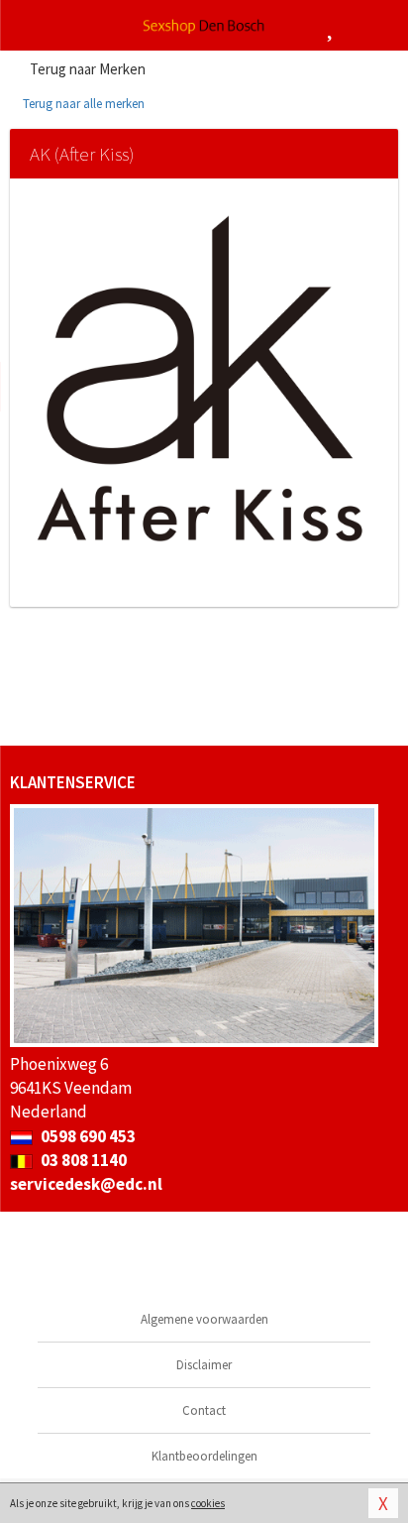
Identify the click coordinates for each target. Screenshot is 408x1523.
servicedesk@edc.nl (86, 1184)
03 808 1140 (82, 1160)
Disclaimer (204, 1364)
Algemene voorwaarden (204, 1319)
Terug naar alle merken (82, 103)
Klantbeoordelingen (204, 1456)
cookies (208, 1503)
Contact (204, 1410)
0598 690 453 (87, 1136)
